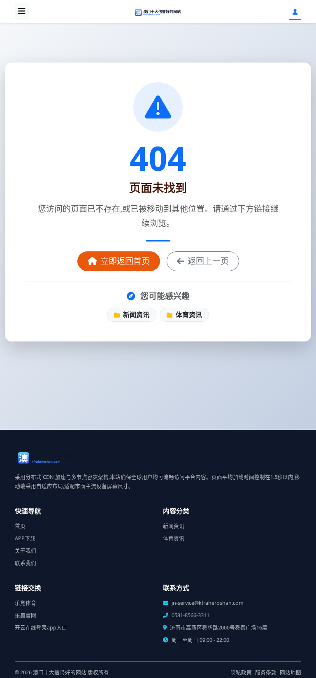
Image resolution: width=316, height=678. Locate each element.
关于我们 (25, 550)
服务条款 (265, 672)
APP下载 (25, 538)
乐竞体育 (25, 602)
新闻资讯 (135, 314)
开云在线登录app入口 (41, 627)
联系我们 (25, 563)
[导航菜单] (22, 11)
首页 (20, 525)
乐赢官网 (25, 615)
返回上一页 (208, 261)
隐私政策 (241, 672)
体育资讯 (188, 314)
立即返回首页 (125, 261)
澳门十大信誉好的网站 (59, 672)
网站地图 (290, 672)
